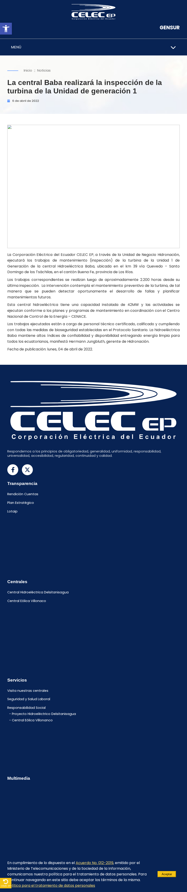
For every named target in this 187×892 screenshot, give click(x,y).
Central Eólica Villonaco (26, 601)
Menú (16, 47)
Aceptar (167, 874)
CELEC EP (5, 885)
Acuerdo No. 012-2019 (94, 862)
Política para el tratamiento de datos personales (51, 885)
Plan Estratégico (20, 502)
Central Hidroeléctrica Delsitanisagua (38, 592)
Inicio (28, 70)
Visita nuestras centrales (27, 690)
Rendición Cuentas (22, 494)
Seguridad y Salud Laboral (28, 699)
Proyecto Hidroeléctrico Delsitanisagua (44, 714)
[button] (6, 29)
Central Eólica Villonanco (32, 720)
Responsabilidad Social (26, 708)
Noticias (44, 70)
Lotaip (12, 511)
